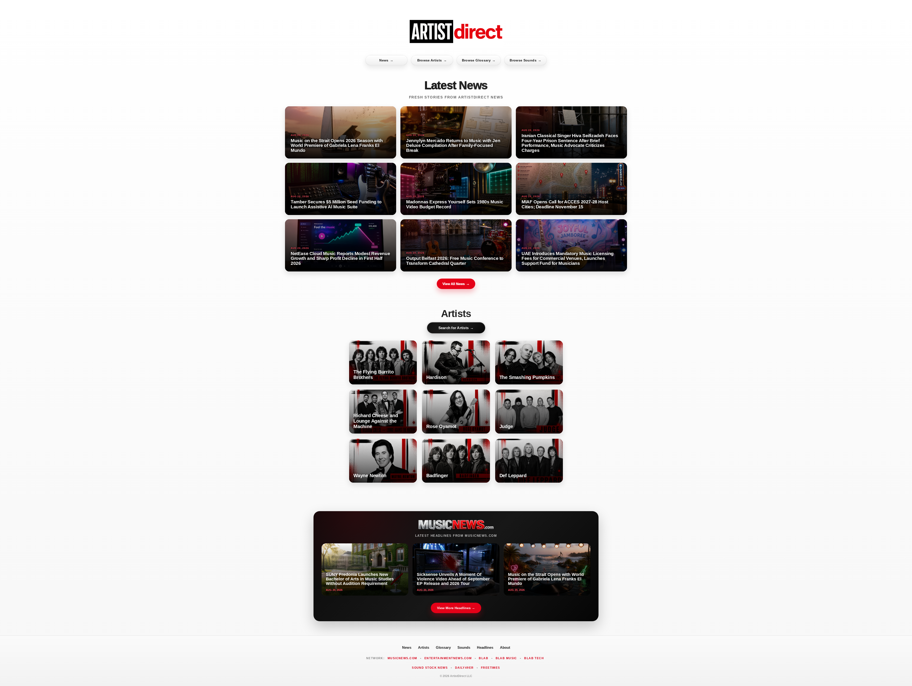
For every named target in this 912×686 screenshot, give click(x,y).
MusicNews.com (402, 658)
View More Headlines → (456, 608)
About (505, 647)
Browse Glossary (479, 60)
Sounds (463, 647)
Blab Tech (534, 658)
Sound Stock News (430, 667)
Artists (423, 647)
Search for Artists (456, 328)
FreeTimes (490, 667)
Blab (483, 658)
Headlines (485, 647)
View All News (456, 284)
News (386, 60)
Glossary (443, 647)
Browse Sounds (525, 60)
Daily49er (464, 667)
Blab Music (506, 658)
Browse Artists (432, 60)
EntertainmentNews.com (448, 658)
